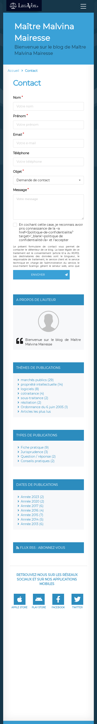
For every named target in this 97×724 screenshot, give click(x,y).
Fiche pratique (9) (35, 447)
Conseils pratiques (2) (38, 461)
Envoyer (38, 274)
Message (20, 190)
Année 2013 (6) (32, 524)
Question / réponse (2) (38, 456)
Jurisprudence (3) (34, 452)
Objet (17, 172)
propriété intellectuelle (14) (42, 384)
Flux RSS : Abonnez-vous (42, 548)
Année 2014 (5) (32, 519)
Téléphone (21, 153)
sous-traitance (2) (34, 398)
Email (17, 135)
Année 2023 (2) (32, 497)
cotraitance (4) (32, 393)
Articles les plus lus (36, 412)
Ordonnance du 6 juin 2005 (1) (44, 407)
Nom (17, 97)
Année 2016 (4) (32, 510)
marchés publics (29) (37, 380)
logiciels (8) (30, 389)
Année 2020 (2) (32, 501)
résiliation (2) (31, 402)
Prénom (19, 116)
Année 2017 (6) (32, 506)
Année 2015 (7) (32, 515)
